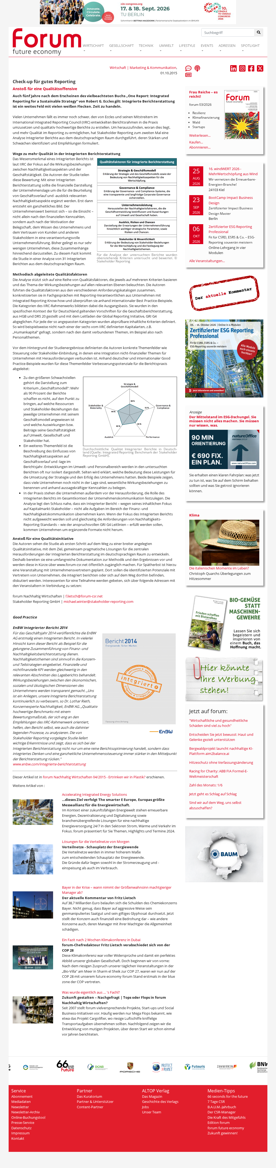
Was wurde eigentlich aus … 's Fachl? (91, 992)
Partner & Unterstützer (95, 1101)
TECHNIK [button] (146, 45)
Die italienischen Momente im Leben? (219, 568)
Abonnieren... (200, 147)
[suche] (259, 32)
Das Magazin (152, 1096)
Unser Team (151, 1112)
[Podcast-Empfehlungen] (197, 68)
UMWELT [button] (166, 45)
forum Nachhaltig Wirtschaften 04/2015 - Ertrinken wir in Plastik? (94, 777)
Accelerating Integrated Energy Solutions (94, 794)
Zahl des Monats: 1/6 (205, 785)
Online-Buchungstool (28, 1117)
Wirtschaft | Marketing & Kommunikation (143, 67)
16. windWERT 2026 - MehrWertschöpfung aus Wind (233, 171)
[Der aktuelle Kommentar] (224, 293)
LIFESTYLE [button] (187, 45)
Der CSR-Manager (222, 1112)
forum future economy (226, 1127)
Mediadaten (21, 1101)
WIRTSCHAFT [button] (93, 45)
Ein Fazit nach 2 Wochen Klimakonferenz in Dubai (101, 939)
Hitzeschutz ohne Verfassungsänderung (221, 762)
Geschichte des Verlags (160, 1101)
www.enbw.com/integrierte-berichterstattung (49, 764)
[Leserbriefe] (188, 68)
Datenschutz (21, 1127)
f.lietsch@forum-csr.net (84, 596)
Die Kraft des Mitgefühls (227, 1117)
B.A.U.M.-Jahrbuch (222, 1106)
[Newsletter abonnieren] (188, 74)
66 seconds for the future (228, 1096)
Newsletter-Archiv (25, 1112)
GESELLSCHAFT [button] (121, 45)
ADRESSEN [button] (227, 45)
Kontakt (17, 1138)
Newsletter (20, 1106)
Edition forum (219, 1122)
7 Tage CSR (216, 1101)
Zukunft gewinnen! (222, 1133)
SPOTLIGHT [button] (250, 45)
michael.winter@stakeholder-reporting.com (98, 601)
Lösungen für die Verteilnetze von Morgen (95, 841)
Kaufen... (196, 142)
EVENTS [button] (207, 45)
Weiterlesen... (200, 135)
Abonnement (22, 1096)
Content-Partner (90, 1106)
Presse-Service (22, 1122)
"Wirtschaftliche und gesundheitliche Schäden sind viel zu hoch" (218, 723)
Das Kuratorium (89, 1096)
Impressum (20, 1133)
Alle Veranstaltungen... (207, 260)
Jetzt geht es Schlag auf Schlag (213, 793)
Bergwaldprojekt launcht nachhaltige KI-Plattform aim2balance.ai (221, 751)
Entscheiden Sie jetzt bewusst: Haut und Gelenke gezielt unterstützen (221, 737)
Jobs (145, 1106)
